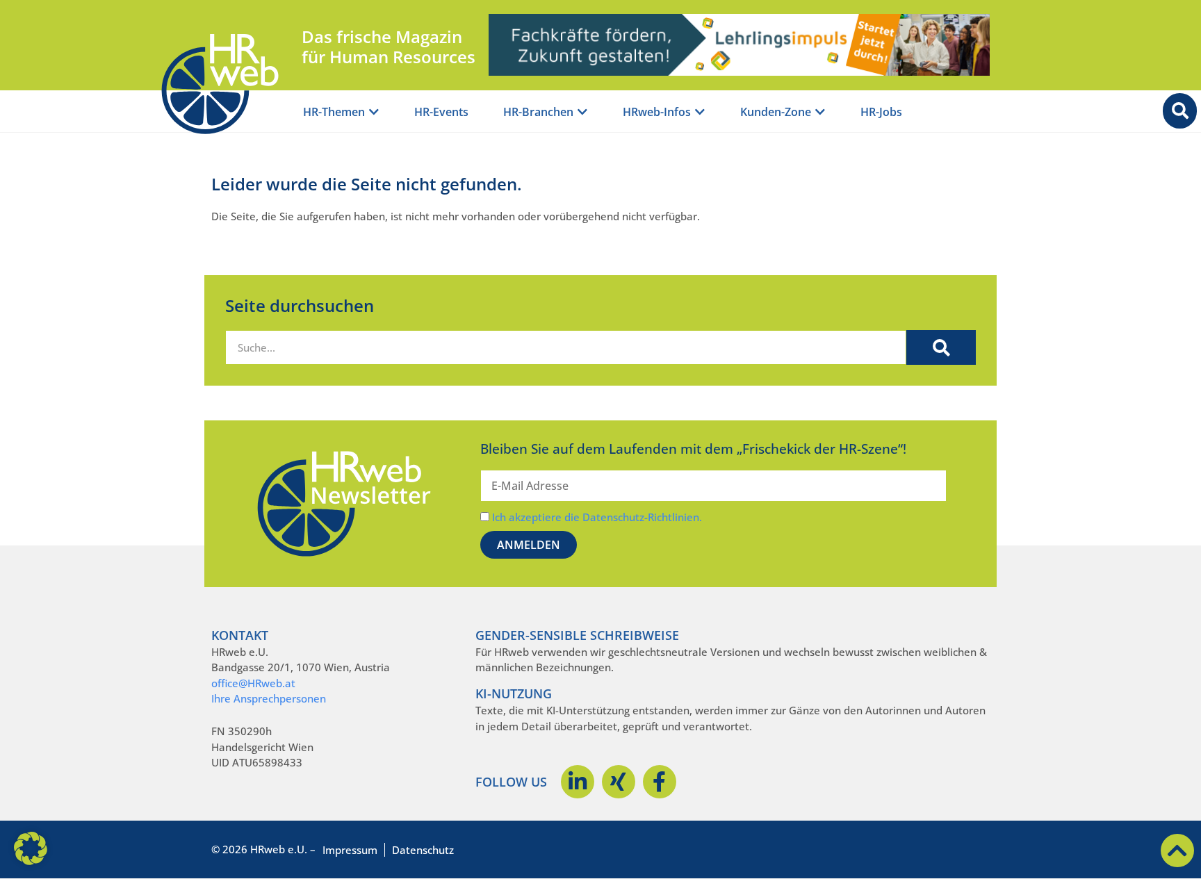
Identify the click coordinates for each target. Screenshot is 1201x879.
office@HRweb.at (253, 683)
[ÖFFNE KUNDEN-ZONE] (820, 112)
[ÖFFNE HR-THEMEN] (373, 112)
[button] (30, 848)
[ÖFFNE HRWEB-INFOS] (699, 112)
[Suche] (941, 347)
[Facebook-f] (659, 781)
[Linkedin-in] (577, 781)
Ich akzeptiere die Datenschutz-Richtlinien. (597, 517)
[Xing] (618, 781)
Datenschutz (423, 850)
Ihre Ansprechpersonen (268, 698)
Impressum (349, 850)
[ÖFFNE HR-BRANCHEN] (582, 112)
